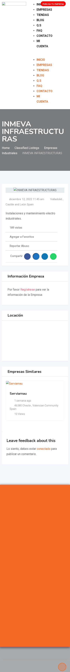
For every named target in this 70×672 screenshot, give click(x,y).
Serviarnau (18, 393)
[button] (32, 54)
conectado (43, 449)
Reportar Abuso (19, 246)
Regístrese (27, 289)
